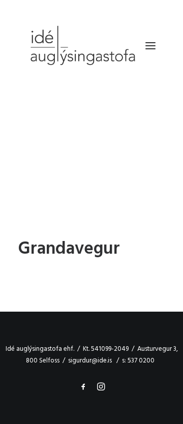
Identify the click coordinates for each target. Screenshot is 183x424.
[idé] (82, 45)
